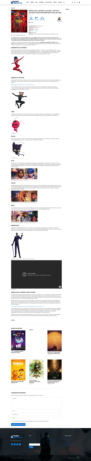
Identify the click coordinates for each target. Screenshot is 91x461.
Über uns (30, 439)
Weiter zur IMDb (34, 30)
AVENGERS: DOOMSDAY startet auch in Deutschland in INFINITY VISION (54, 382)
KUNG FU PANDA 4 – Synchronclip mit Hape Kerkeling (34, 381)
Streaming (41, 2)
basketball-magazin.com (69, 443)
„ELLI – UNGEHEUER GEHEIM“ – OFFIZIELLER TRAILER (17, 352)
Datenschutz (49, 437)
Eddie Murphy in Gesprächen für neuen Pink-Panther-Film (22, 84)
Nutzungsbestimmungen (51, 439)
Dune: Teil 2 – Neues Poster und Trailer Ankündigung (53, 353)
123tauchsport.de (68, 441)
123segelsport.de (68, 439)
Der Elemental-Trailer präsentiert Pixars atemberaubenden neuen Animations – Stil (27, 306)
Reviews (32, 2)
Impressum (49, 443)
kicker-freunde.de (68, 446)
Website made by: (72, 458)
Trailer (55, 2)
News (27, 2)
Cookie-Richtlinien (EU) (51, 441)
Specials (60, 2)
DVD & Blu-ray (48, 2)
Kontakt (30, 437)
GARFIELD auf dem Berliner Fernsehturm (17, 382)
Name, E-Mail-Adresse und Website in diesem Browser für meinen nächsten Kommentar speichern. (30, 421)
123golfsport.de (67, 437)
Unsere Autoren (32, 441)
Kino (36, 2)
